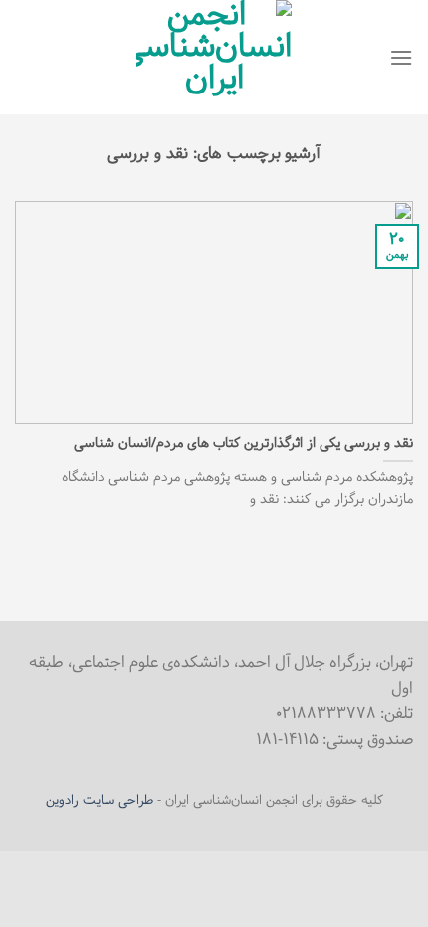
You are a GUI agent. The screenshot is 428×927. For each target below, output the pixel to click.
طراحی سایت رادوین (99, 801)
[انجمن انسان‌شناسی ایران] (214, 57)
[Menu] (401, 57)
